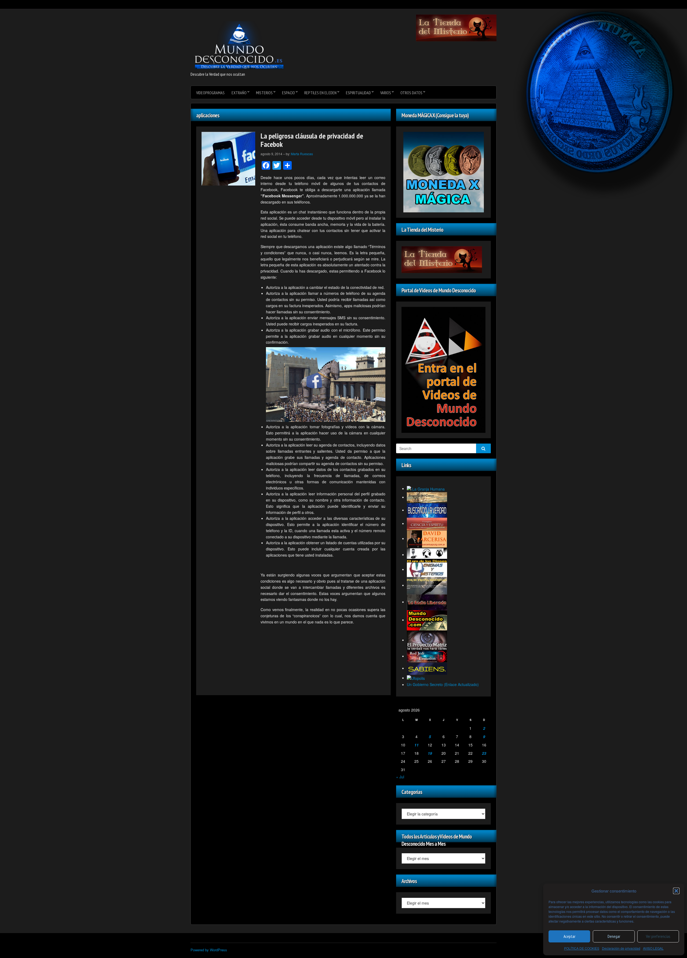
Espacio (288, 92)
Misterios (264, 92)
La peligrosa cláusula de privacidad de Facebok (312, 140)
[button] (676, 891)
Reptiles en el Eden (320, 92)
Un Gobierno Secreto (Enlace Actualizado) (443, 684)
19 (430, 753)
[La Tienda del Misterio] (456, 27)
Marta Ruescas (302, 153)
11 (416, 744)
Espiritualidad (358, 92)
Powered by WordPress (209, 949)
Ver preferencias (658, 936)
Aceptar (569, 936)
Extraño (239, 92)
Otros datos (411, 92)
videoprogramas (210, 92)
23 (484, 753)
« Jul (400, 776)
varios (385, 92)
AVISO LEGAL (653, 948)
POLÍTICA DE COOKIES (581, 948)
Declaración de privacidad (621, 948)
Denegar (614, 936)
